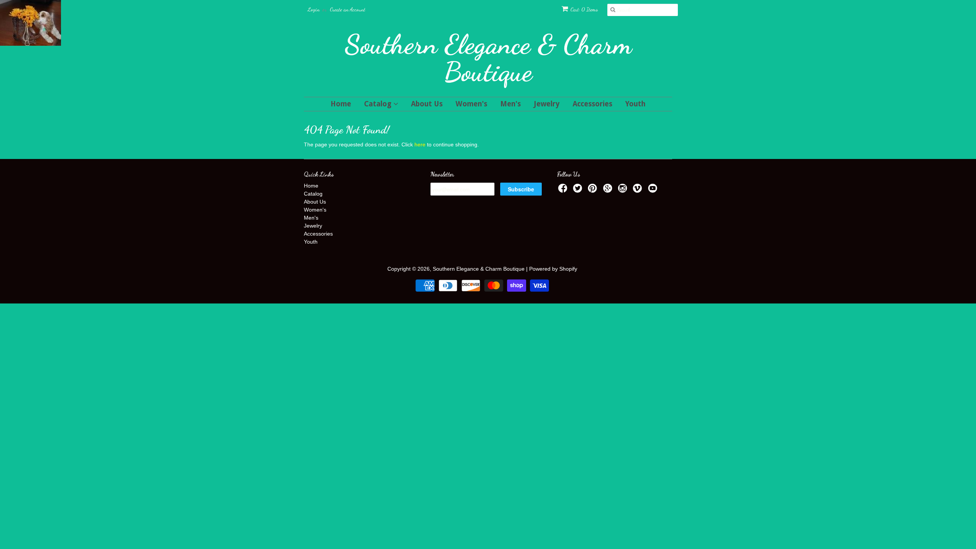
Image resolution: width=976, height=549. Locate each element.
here (419, 144)
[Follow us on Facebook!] (564, 190)
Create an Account (347, 9)
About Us (427, 104)
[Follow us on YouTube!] (654, 190)
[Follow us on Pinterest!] (593, 190)
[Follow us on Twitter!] (578, 190)
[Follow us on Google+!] (609, 190)
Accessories (592, 104)
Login (313, 9)
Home (341, 104)
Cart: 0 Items (584, 9)
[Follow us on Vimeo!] (638, 190)
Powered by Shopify (553, 269)
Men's (510, 104)
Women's (471, 104)
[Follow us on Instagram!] (623, 190)
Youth (635, 104)
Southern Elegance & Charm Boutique (488, 57)
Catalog (378, 104)
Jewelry (547, 104)
